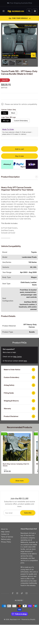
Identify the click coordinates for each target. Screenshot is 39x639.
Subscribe (27, 513)
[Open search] (29, 11)
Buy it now (19, 156)
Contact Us (5, 534)
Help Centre (5, 532)
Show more (19, 481)
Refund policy (6, 539)
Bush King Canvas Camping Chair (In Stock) (16, 465)
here (25, 361)
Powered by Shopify (28, 619)
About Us (4, 529)
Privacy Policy (6, 542)
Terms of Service (7, 537)
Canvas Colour (8, 109)
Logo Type (8, 117)
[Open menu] (3, 11)
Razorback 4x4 (15, 619)
